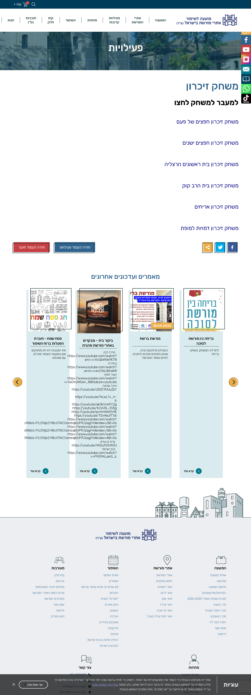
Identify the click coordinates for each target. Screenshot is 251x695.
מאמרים (113, 581)
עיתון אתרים (111, 604)
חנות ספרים (57, 616)
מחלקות (221, 581)
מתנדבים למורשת (54, 599)
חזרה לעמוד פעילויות (75, 247)
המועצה (160, 20)
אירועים (60, 581)
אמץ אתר (58, 604)
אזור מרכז (166, 604)
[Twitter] (220, 247)
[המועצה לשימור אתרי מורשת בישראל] (206, 20)
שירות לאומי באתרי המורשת (48, 593)
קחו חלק (51, 20)
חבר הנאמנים (218, 616)
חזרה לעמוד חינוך (31, 247)
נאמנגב (114, 610)
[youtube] (246, 47)
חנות (10, 20)
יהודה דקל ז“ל (218, 622)
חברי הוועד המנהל (215, 610)
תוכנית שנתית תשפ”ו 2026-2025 (206, 599)
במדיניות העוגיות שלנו (105, 684)
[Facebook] (232, 247)
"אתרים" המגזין (109, 599)
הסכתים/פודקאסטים (214, 593)
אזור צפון (167, 599)
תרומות (60, 610)
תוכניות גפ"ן (31, 20)
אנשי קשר (220, 628)
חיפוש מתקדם (164, 581)
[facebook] (246, 38)
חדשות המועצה (217, 587)
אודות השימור (110, 575)
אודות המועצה (218, 575)
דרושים (222, 634)
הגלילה (114, 616)
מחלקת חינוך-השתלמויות (49, 587)
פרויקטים (113, 628)
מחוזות (92, 20)
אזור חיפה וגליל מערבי (159, 616)
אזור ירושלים (165, 587)
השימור (70, 20)
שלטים (114, 634)
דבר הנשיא (220, 604)
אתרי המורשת (137, 20)
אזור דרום (166, 593)
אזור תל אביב (164, 610)
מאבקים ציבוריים (108, 622)
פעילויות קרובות (114, 20)
